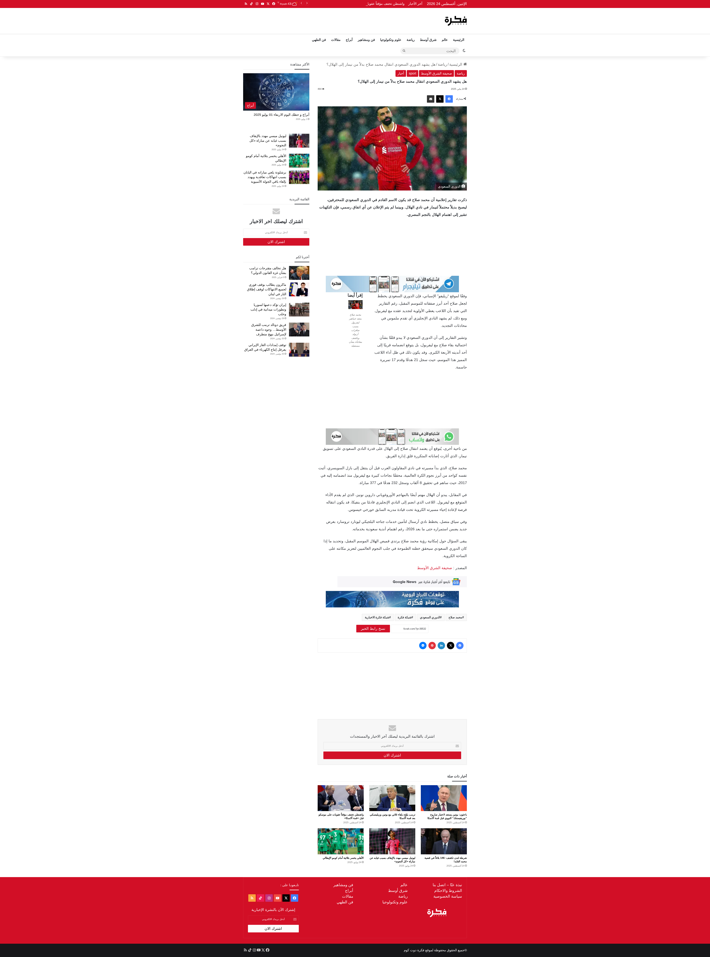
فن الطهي (319, 40)
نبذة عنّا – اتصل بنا (447, 885)
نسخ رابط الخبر (373, 628)
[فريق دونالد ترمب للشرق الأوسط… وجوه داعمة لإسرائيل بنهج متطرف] (299, 329)
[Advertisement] (317, 20)
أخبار (401, 73)
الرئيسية (458, 40)
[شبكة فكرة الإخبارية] (456, 20)
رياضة (411, 40)
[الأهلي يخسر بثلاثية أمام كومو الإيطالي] (341, 841)
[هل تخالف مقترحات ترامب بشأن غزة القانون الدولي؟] (299, 273)
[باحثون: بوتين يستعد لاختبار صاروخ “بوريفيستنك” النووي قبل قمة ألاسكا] (444, 798)
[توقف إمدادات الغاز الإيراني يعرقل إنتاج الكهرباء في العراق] (299, 350)
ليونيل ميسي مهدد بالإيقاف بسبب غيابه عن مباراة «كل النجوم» (267, 140)
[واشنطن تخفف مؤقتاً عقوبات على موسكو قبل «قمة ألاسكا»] (341, 798)
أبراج (349, 40)
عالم (445, 40)
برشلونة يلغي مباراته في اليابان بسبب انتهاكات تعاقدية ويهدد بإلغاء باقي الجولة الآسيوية (265, 177)
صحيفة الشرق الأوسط (436, 73)
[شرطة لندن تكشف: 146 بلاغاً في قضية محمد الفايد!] (444, 841)
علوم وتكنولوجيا (390, 40)
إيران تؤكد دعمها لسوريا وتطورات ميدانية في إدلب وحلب (268, 309)
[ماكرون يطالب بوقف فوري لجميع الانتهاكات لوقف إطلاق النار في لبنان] (299, 289)
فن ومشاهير (366, 40)
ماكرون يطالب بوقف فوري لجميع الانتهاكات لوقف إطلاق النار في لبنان (266, 289)
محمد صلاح (455, 617)
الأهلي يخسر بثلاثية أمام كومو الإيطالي (343, 857)
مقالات (336, 40)
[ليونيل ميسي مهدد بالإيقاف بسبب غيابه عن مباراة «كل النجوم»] (392, 841)
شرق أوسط (428, 40)
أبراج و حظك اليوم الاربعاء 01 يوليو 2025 (281, 115)
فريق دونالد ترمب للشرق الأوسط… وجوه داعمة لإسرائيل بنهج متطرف (268, 329)
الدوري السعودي (430, 617)
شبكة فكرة (404, 617)
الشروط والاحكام (448, 890)
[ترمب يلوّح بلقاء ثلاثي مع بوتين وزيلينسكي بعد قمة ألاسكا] (392, 798)
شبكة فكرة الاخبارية (377, 617)
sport (412, 73)
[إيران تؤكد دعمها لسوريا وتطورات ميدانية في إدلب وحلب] (299, 309)
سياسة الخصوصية (447, 896)
